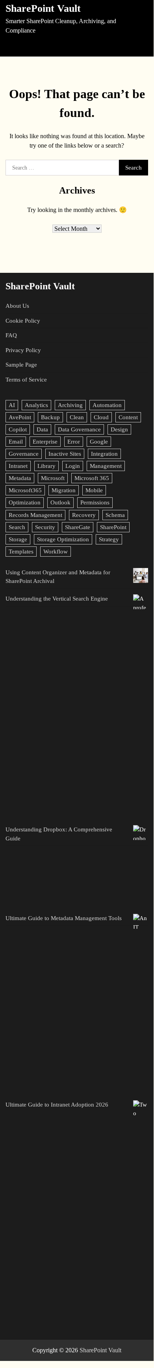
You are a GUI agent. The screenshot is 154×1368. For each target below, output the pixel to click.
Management (106, 466)
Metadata (20, 478)
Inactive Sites (64, 454)
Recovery (84, 515)
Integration (104, 454)
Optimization (25, 502)
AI (12, 405)
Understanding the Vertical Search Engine (57, 598)
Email (16, 441)
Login (72, 466)
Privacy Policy (23, 350)
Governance (24, 454)
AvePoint (20, 417)
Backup (50, 417)
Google (99, 441)
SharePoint (113, 527)
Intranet (18, 466)
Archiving (70, 405)
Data (42, 429)
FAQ (11, 335)
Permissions (94, 502)
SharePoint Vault (43, 8)
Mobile (94, 490)
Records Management (35, 515)
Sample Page (21, 365)
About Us (17, 306)
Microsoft (53, 478)
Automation (107, 405)
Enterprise (45, 441)
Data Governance (79, 429)
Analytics (36, 405)
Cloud (101, 417)
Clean (77, 417)
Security (45, 527)
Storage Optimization (63, 539)
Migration (64, 490)
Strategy (109, 539)
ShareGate (77, 527)
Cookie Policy (23, 321)
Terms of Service (26, 379)
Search (17, 527)
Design (119, 429)
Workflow (55, 551)
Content (128, 417)
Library (46, 466)
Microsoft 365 (91, 478)
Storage (18, 539)
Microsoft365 (25, 490)
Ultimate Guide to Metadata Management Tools (64, 918)
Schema (115, 515)
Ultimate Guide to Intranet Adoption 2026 (57, 1104)
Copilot (18, 429)
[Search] (141, 46)
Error (73, 441)
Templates (21, 551)
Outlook (60, 502)
